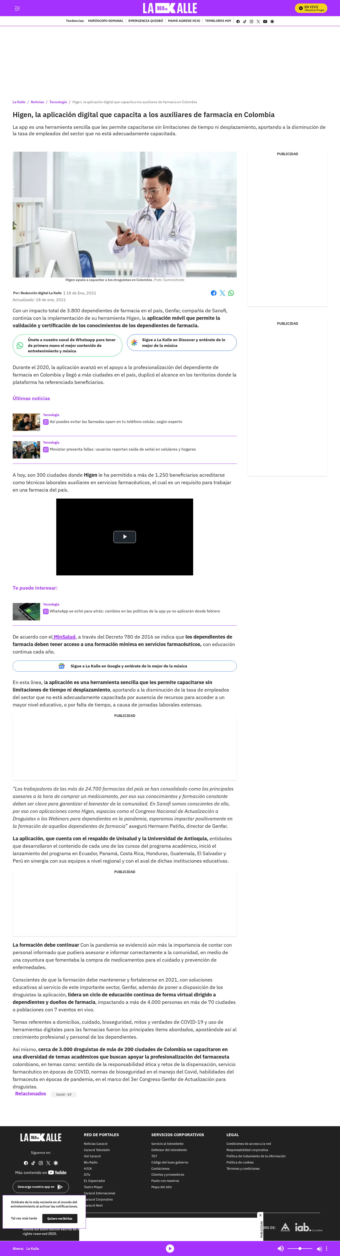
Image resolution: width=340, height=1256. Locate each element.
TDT (154, 1156)
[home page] (170, 8)
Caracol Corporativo (98, 1199)
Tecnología (58, 102)
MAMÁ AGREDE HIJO (184, 21)
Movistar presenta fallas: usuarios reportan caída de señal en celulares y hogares (123, 449)
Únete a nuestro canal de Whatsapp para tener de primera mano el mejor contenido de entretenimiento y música (71, 345)
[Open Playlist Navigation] (326, 1248)
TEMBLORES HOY (218, 21)
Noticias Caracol (96, 1144)
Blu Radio (91, 1162)
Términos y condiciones (243, 1168)
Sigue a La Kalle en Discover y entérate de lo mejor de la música (183, 342)
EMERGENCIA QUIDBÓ (145, 21)
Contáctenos (160, 1168)
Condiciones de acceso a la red (249, 1144)
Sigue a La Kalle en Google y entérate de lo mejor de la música (129, 665)
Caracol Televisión (97, 1150)
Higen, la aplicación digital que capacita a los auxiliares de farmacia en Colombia (134, 102)
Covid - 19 (63, 1094)
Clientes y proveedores (167, 1175)
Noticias (37, 102)
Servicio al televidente (167, 1144)
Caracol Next (93, 1206)
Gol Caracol (92, 1156)
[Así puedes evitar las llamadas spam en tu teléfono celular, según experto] (26, 422)
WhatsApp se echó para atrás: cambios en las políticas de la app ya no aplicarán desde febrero (135, 610)
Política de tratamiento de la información (256, 1156)
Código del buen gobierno (169, 1162)
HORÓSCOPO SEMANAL (105, 21)
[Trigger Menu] (17, 8)
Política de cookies (240, 1162)
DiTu (87, 1175)
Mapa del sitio (161, 1187)
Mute (281, 1249)
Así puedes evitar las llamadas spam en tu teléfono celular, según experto (116, 421)
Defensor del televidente (169, 1150)
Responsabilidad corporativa (247, 1150)
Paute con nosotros (165, 1181)
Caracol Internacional (99, 1193)
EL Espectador (94, 1181)
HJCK (88, 1168)
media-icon (170, 1248)
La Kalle (19, 102)
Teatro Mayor (93, 1187)
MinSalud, (65, 636)
